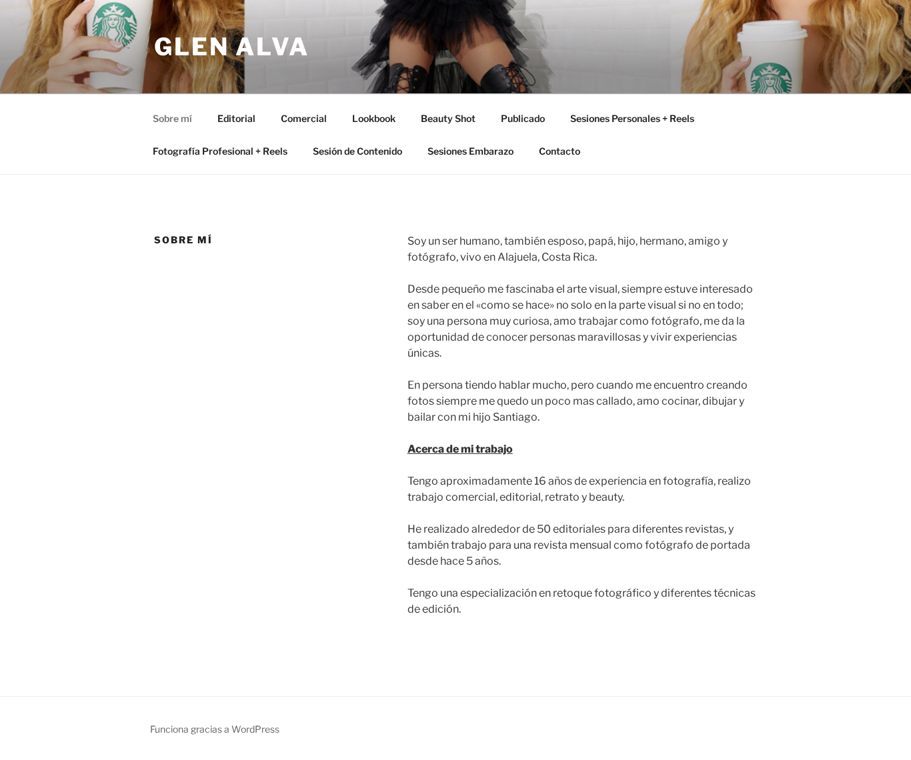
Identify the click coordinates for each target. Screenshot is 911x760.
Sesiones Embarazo (470, 151)
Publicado (523, 118)
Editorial (236, 118)
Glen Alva (231, 46)
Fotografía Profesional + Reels (220, 151)
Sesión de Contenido (357, 151)
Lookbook (373, 118)
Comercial (304, 118)
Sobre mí (172, 118)
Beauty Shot (448, 118)
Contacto (559, 151)
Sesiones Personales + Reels (632, 118)
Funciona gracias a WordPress (214, 729)
